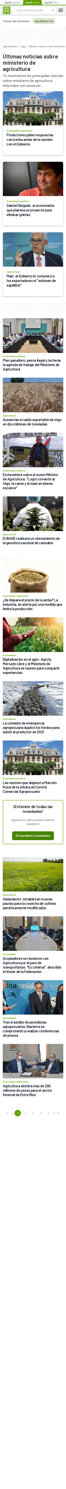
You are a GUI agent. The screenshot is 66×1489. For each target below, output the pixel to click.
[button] (7, 1113)
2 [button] (25, 1113)
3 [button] (33, 1113)
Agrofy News (10, 46)
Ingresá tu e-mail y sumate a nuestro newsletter (33, 822)
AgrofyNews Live (44, 21)
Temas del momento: (16, 21)
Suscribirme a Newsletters (34, 835)
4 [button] (41, 1113)
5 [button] (48, 1113)
